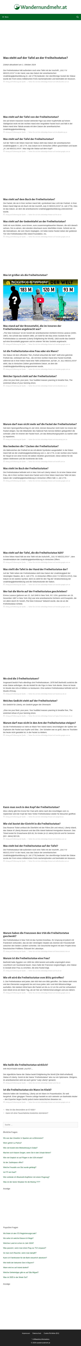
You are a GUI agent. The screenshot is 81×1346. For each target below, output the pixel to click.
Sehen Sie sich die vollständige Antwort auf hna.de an (44, 971)
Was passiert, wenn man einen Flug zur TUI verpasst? (24, 1248)
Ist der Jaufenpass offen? (13, 1162)
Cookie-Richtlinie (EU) (51, 1333)
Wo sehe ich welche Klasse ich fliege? (18, 1238)
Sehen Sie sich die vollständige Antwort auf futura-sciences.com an (49, 951)
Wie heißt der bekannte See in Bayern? (18, 1263)
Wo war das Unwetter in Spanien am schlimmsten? (23, 1138)
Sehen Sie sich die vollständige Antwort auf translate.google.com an (49, 151)
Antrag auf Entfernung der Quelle (15, 82)
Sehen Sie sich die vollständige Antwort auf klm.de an (44, 214)
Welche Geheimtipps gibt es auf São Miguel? (20, 1272)
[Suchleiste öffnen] (77, 17)
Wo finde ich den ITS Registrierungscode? (19, 1233)
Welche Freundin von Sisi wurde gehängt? (19, 1167)
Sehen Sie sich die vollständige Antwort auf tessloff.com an (46, 461)
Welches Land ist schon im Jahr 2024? (18, 1243)
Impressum (26, 1333)
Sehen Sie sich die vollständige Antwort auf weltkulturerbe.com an (48, 82)
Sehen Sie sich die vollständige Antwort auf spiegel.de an (45, 817)
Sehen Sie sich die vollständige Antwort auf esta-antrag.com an (47, 439)
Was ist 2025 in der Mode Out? (15, 1277)
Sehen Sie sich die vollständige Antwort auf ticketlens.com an (47, 839)
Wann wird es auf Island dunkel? (16, 1268)
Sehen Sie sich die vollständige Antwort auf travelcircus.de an (47, 694)
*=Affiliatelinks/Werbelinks (40, 1339)
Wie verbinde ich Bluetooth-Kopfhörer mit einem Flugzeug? (26, 1177)
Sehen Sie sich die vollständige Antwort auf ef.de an (44, 1083)
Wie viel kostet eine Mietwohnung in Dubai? (20, 1148)
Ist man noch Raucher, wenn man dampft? (19, 1253)
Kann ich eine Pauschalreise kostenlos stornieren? (27, 1113)
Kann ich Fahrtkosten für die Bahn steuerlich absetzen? (25, 1258)
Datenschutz (36, 1333)
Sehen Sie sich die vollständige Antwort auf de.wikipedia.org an (47, 132)
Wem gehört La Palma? (12, 1143)
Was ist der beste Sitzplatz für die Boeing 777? (21, 1182)
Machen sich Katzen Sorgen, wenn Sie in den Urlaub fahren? (27, 1153)
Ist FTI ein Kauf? (9, 1172)
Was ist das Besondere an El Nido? (20, 1110)
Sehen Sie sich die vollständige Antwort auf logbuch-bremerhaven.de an (50, 716)
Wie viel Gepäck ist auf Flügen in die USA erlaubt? (23, 1158)
